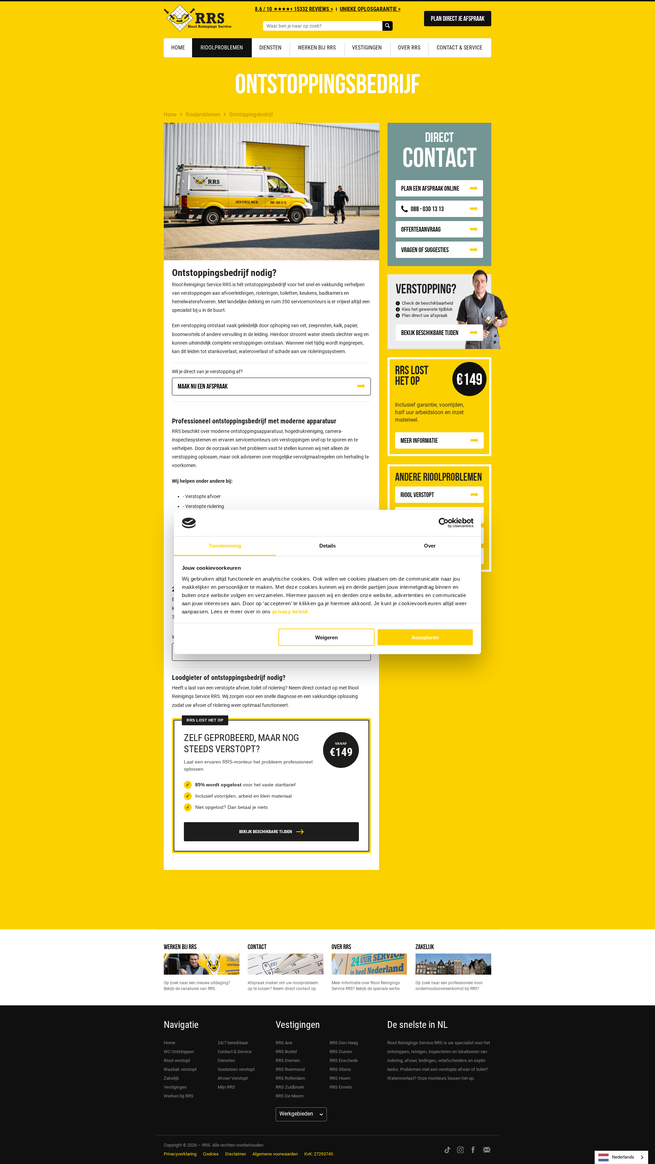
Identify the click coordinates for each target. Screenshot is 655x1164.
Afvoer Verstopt (233, 1078)
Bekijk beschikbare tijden (429, 332)
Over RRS (409, 47)
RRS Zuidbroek (290, 1087)
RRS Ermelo (341, 1087)
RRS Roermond (290, 1069)
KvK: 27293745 (318, 1153)
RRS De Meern (290, 1095)
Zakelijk (425, 946)
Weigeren (326, 637)
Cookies (211, 1153)
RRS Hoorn (340, 1078)
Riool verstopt (177, 1060)
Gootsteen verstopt (236, 1069)
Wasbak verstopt (180, 1069)
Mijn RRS (226, 1087)
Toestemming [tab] (225, 545)
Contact (257, 946)
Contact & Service (459, 47)
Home (178, 47)
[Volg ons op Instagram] (460, 1149)
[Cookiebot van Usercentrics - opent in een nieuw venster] (444, 523)
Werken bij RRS (317, 47)
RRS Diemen (288, 1060)
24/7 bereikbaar (233, 1042)
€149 (469, 379)
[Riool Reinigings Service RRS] (197, 19)
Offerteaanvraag (421, 229)
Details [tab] (327, 545)
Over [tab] (430, 545)
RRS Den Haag (344, 1042)
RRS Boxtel (286, 1051)
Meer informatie (419, 440)
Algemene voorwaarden (275, 1153)
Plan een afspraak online (430, 188)
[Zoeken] (387, 26)
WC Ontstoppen (179, 1051)
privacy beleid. (290, 611)
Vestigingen (367, 47)
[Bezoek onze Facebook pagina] (473, 1149)
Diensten (270, 47)
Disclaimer (235, 1153)
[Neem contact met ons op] (486, 1149)
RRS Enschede (344, 1060)
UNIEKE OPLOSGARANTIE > (370, 9)
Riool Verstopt (417, 494)
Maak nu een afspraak (203, 386)
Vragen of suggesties (425, 249)
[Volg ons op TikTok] (447, 1149)
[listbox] (621, 1157)
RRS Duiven (341, 1051)
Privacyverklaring (180, 1153)
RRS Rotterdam (290, 1078)
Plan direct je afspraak (457, 18)
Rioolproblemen (222, 47)
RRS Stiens (340, 1069)
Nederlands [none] (623, 1157)
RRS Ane (284, 1042)
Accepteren (425, 637)
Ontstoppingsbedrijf (251, 114)
